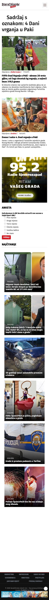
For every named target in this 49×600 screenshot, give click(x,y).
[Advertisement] (24, 537)
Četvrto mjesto (12, 227)
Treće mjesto (11, 224)
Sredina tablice (12, 230)
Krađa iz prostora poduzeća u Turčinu (23, 461)
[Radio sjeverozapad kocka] (24, 180)
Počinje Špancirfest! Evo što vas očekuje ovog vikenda (24, 503)
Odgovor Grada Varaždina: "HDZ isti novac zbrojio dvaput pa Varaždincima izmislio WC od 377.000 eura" (23, 286)
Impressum (24, 574)
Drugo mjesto (11, 221)
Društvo (13, 133)
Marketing (9, 574)
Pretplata (39, 578)
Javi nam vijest (13, 581)
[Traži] (28, 5)
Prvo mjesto (11, 218)
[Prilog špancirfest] (24, 594)
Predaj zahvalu (35, 581)
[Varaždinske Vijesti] (10, 4)
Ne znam (10, 233)
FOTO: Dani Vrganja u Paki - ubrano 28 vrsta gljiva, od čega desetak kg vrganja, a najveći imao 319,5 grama (24, 78)
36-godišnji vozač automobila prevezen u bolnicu (24, 374)
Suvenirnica (10, 578)
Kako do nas (39, 574)
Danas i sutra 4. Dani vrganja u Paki (20, 137)
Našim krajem (15, 72)
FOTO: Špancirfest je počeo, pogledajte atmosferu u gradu (24, 417)
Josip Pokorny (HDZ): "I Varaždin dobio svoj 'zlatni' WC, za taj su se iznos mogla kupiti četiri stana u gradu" (24, 329)
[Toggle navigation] (45, 5)
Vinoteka (25, 578)
